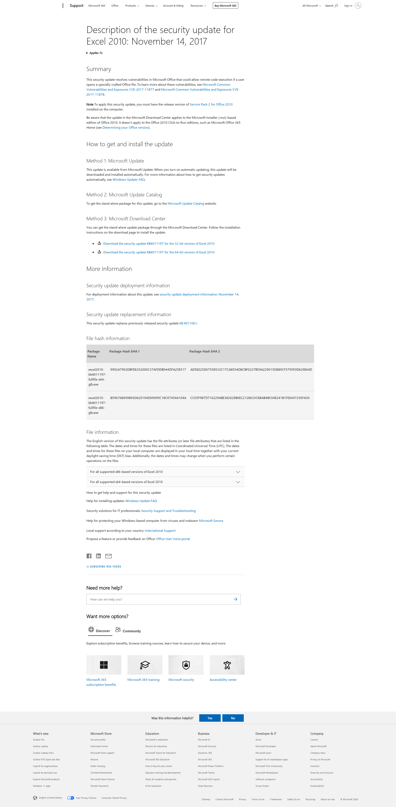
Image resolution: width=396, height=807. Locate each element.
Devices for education (156, 746)
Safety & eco (293, 799)
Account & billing (173, 5)
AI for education (153, 785)
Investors (314, 766)
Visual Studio (262, 785)
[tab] (100, 630)
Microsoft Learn (263, 752)
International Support (160, 530)
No (233, 718)
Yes (210, 718)
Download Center (99, 746)
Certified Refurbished (101, 772)
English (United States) (50, 797)
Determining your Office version (125, 127)
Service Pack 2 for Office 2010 (211, 104)
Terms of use (258, 799)
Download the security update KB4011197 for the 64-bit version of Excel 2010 (158, 252)
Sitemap (206, 799)
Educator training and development (163, 772)
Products (130, 5)
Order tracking (98, 766)
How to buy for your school (158, 766)
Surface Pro (38, 739)
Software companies (266, 779)
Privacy (242, 799)
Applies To (95, 53)
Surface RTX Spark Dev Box (46, 759)
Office (114, 5)
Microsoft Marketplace (267, 772)
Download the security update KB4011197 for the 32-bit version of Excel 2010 (158, 243)
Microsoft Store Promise (103, 779)
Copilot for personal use (45, 772)
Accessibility (316, 779)
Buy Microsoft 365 (225, 5)
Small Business (205, 785)
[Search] (235, 599)
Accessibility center (223, 679)
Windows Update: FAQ (129, 179)
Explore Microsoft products (46, 779)
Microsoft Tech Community (269, 766)
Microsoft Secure (211, 520)
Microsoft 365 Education (157, 759)
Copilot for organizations (45, 766)
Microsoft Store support (102, 752)
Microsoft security (181, 679)
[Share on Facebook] (89, 555)
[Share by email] (106, 555)
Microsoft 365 (96, 5)
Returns (94, 759)
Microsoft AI (204, 739)
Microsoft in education (156, 739)
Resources (197, 5)
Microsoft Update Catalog (186, 203)
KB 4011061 (188, 323)
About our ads (328, 799)
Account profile (98, 739)
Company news (317, 752)
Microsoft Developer (266, 746)
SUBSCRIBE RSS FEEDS (105, 566)
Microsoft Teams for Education (160, 752)
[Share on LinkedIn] (96, 555)
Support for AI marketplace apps (272, 759)
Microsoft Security (207, 746)
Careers (314, 739)
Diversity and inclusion (321, 772)
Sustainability (317, 785)
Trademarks (276, 799)
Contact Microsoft (224, 799)
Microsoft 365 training (143, 679)
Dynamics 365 (205, 752)
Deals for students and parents (160, 779)
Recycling (310, 799)
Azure (258, 739)
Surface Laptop (40, 746)
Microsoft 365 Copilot (209, 779)
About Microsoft (318, 746)
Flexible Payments (99, 785)
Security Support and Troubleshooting (168, 510)
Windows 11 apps (42, 785)
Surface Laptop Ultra (43, 752)
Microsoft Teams (206, 772)
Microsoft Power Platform (210, 766)
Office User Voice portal (173, 538)
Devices (149, 5)
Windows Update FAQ (141, 500)
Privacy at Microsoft (320, 759)
